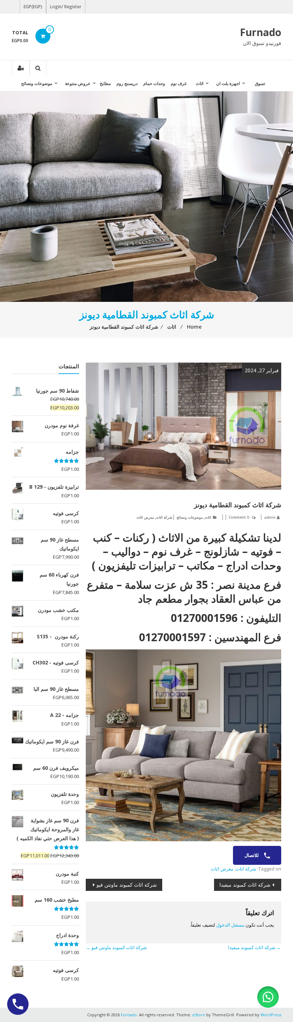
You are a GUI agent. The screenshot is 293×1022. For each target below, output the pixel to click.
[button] (268, 997)
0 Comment (239, 517)
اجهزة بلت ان (228, 83)
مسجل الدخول (230, 925)
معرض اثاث (145, 517)
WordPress (270, 1014)
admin (269, 517)
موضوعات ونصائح (36, 83)
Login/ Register (65, 7)
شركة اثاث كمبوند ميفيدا (244, 884)
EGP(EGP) (33, 7)
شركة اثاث (164, 517)
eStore (198, 1014)
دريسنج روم (127, 83)
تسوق (260, 83)
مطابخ (105, 83)
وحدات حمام (154, 83)
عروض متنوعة (77, 83)
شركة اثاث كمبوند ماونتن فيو (126, 884)
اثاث (199, 83)
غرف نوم (179, 83)
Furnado (260, 32)
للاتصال (252, 855)
